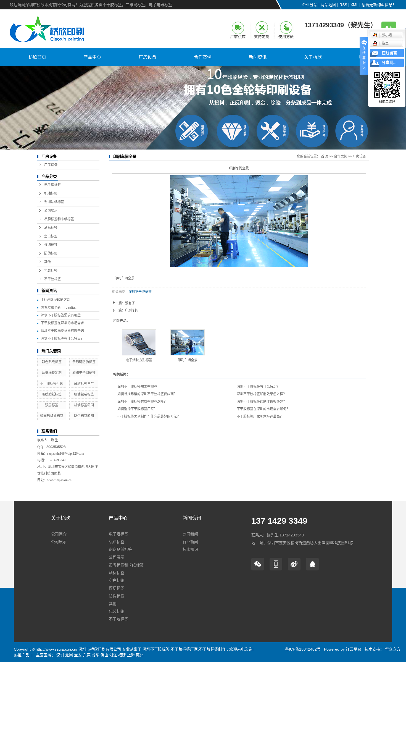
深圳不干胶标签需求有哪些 (61, 315)
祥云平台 (353, 649)
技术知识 (190, 549)
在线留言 (389, 53)
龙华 (95, 655)
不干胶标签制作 (212, 649)
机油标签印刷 (84, 405)
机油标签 (50, 193)
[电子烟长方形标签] (139, 342)
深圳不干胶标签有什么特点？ (62, 338)
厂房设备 (147, 57)
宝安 (78, 655)
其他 (47, 262)
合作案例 (203, 57)
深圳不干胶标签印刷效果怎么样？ (261, 394)
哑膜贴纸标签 (52, 394)
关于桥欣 (313, 57)
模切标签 (50, 245)
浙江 (113, 655)
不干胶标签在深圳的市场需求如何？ (263, 409)
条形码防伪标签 (84, 362)
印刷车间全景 (187, 360)
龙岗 (69, 655)
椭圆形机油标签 (51, 416)
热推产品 (21, 655)
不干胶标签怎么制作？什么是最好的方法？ (148, 416)
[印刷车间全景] (187, 342)
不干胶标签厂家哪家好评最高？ (260, 416)
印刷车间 (131, 310)
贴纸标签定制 (52, 373)
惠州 (140, 655)
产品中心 (92, 57)
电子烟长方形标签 (139, 360)
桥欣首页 (37, 57)
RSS (343, 4)
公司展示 (50, 211)
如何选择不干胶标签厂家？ (137, 409)
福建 (122, 655)
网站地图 (328, 4)
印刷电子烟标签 (84, 373)
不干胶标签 (52, 279)
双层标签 (51, 405)
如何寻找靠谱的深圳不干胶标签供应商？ (147, 394)
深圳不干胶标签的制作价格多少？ (261, 402)
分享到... (389, 63)
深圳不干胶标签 (140, 292)
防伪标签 (50, 253)
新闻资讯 (258, 57)
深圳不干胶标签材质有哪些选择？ (142, 402)
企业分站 (309, 4)
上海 (131, 655)
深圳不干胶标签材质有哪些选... (63, 331)
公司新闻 (190, 534)
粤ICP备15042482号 (303, 649)
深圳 (60, 655)
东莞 (87, 655)
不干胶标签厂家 (51, 384)
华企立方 (392, 649)
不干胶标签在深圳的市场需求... (63, 323)
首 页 (324, 156)
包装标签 (50, 271)
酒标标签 (50, 228)
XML (354, 4)
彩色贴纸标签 (52, 362)
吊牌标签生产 (84, 384)
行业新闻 (190, 541)
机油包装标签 (84, 394)
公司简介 (59, 534)
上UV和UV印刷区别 (55, 300)
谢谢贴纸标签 (54, 202)
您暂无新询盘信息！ (379, 4)
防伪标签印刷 (84, 416)
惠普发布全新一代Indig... (59, 308)
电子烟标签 (52, 185)
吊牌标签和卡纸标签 (59, 219)
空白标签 (50, 236)
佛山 (104, 655)
